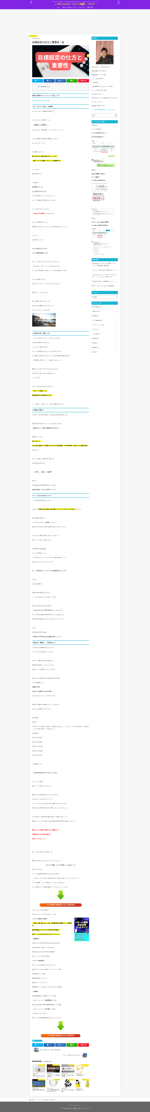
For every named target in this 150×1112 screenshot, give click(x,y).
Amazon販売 (96, 306)
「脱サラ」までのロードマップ (69, 7)
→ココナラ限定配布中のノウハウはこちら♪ (103, 109)
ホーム (58, 7)
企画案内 (95, 338)
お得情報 (95, 315)
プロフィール (82, 7)
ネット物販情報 (97, 320)
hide (48, 86)
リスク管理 (96, 334)
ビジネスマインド (33, 36)
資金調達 (95, 347)
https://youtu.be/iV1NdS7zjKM (41, 100)
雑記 (94, 352)
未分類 (94, 343)
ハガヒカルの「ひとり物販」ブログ (75, 4)
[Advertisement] (75, 21)
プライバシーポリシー (75, 1105)
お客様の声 (96, 311)
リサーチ (95, 329)
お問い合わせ (90, 7)
